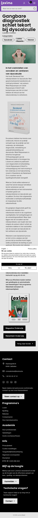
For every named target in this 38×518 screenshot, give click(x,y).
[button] (4, 249)
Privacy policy (32, 249)
